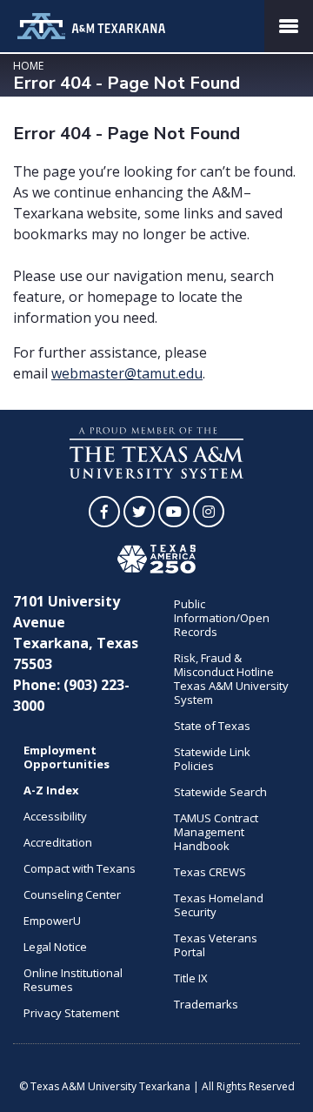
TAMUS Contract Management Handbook (216, 832)
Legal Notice (55, 947)
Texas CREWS (210, 872)
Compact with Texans (79, 868)
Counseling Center (72, 894)
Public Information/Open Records (222, 618)
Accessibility (55, 816)
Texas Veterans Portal (215, 945)
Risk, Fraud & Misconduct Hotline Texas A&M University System (231, 678)
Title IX (191, 978)
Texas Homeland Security (218, 905)
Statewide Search (220, 792)
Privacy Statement (71, 1013)
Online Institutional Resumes (73, 980)
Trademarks (206, 1004)
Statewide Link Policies (212, 759)
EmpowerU (52, 920)
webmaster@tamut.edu (127, 373)
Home (28, 65)
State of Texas (212, 726)
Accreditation (57, 842)
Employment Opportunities (66, 757)
